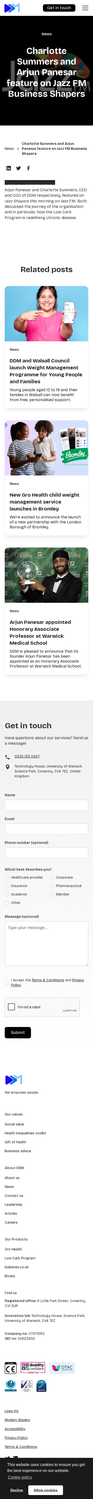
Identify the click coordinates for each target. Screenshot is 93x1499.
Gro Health (13, 1249)
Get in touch (59, 7)
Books (10, 1276)
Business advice (18, 1151)
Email (9, 819)
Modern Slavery (17, 1420)
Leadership (13, 1205)
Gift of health (15, 1142)
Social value (14, 1124)
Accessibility (15, 1429)
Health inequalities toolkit (25, 1133)
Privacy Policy (16, 1438)
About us (12, 1178)
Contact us (14, 1196)
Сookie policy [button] (20, 1477)
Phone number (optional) (26, 843)
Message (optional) (22, 917)
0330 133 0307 (27, 756)
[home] (12, 8)
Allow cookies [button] (46, 1490)
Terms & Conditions (48, 980)
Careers (11, 1222)
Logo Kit (12, 1411)
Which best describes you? (28, 869)
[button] (84, 8)
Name (10, 795)
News (9, 1187)
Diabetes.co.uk (17, 1267)
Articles (11, 1214)
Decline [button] (16, 1490)
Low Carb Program (20, 1258)
